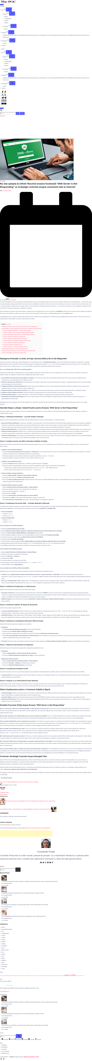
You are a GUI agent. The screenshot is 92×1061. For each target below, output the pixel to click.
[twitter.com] (3, 95)
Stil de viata (4, 964)
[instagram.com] (3, 101)
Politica (3, 954)
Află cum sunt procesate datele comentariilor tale (38, 828)
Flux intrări (4, 1049)
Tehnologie (3, 181)
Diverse (3, 939)
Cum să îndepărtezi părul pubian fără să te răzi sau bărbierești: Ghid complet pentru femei (23, 916)
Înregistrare (4, 1045)
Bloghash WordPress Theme (31, 1056)
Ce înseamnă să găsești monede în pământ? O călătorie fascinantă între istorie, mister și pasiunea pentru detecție (29, 881)
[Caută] (18, 870)
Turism (3, 968)
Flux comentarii (5, 1051)
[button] (17, 113)
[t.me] (3, 98)
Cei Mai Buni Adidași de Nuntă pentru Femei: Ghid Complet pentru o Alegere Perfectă (22, 893)
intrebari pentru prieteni (50, 975)
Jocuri (2, 948)
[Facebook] (41, 863)
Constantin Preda (4, 792)
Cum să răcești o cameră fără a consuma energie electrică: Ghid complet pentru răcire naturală (24, 904)
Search (2, 866)
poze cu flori (70, 975)
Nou (2, 952)
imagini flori (44, 975)
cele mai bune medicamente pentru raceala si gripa (8, 975)
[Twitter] (43, 863)
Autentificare (4, 1047)
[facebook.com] (3, 92)
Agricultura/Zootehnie (6, 929)
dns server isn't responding (6, 782)
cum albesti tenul (27, 975)
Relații (3, 958)
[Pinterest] (52, 863)
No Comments (12, 299)
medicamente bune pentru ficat (59, 975)
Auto (2, 931)
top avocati (81, 975)
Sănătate (3, 960)
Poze (2, 956)
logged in (8, 824)
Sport (2, 962)
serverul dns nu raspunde (32, 782)
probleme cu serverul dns (19, 782)
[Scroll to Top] (2, 1059)
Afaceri (3, 927)
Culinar (3, 935)
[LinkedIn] (48, 863)
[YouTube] (50, 863)
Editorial (3, 941)
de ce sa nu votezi (39, 975)
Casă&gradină (5, 933)
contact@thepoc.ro (4, 991)
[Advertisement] (46, 128)
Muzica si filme (5, 950)
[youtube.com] (3, 104)
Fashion (3, 943)
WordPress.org (5, 1053)
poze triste (77, 975)
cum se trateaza (33, 975)
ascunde (8, 324)
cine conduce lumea (20, 975)
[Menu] (2, 4)
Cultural (3, 937)
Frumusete (4, 945)
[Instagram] (45, 863)
